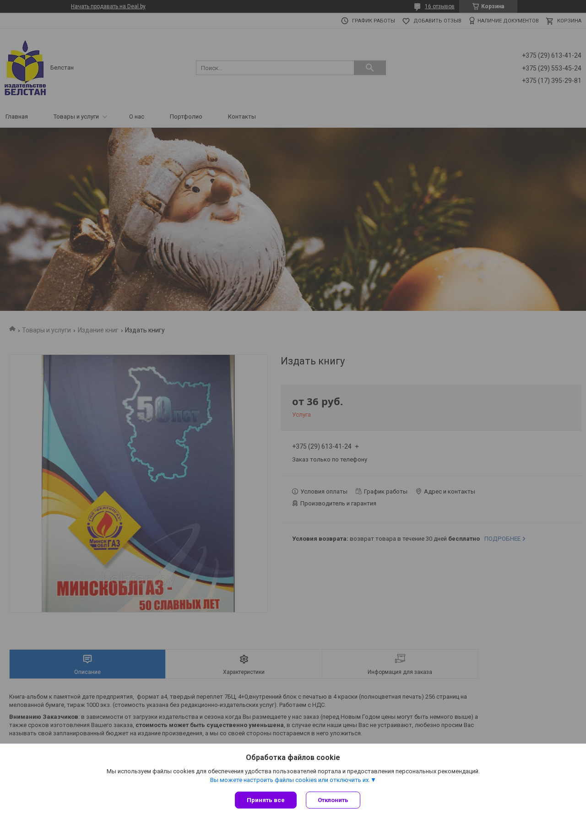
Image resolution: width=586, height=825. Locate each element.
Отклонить (333, 800)
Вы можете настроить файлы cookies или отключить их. (290, 779)
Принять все (266, 800)
